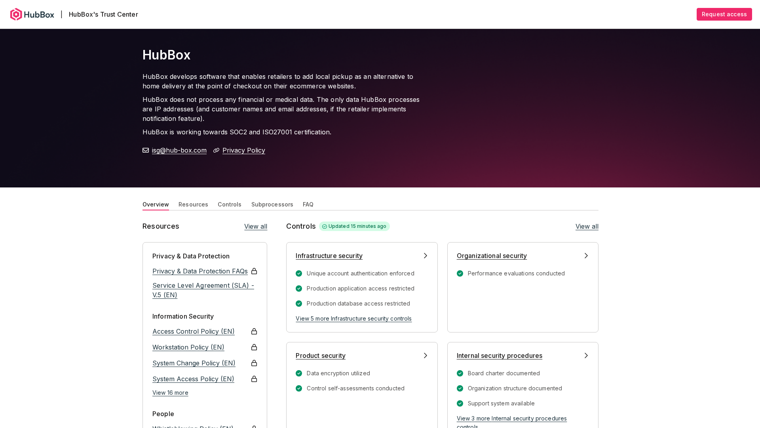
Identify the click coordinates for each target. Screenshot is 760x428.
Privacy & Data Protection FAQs (200, 271)
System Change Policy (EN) (194, 363)
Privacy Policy (243, 150)
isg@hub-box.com (179, 150)
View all (255, 226)
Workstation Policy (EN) (188, 347)
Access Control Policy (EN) (193, 331)
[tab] (155, 203)
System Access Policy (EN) (193, 379)
